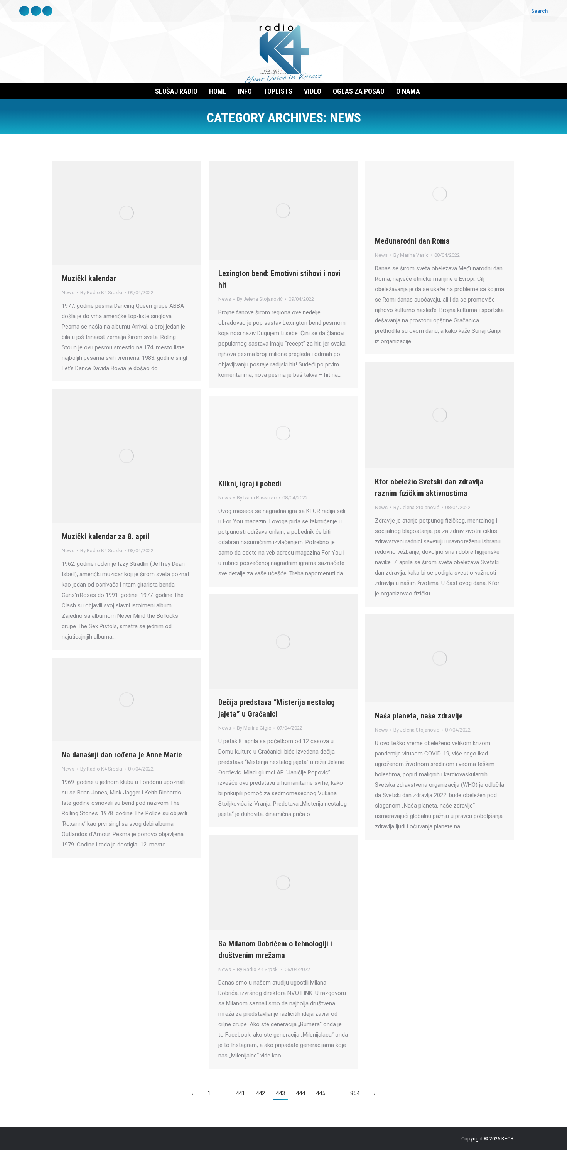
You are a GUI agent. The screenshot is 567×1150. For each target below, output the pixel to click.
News (68, 292)
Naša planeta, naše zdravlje (419, 715)
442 (260, 1093)
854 (354, 1093)
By (101, 292)
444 (300, 1093)
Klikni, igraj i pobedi (249, 483)
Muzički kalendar (89, 278)
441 (240, 1093)
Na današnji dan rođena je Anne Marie (122, 754)
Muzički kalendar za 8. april (106, 536)
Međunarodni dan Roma (412, 241)
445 (320, 1093)
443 (280, 1093)
